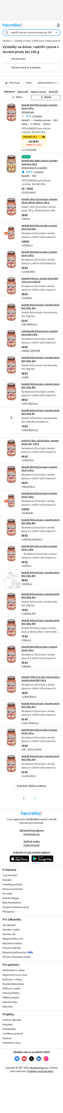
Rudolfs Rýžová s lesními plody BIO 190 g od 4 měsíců (39, 280)
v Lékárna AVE (28, 613)
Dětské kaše (27, 112)
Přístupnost (8, 911)
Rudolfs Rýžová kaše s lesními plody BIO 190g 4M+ (40, 386)
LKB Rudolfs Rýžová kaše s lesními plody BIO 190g (39, 333)
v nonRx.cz (26, 584)
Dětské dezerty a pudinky (34, 168)
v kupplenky (27, 513)
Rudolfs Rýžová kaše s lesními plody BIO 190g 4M (40, 412)
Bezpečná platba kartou (14, 952)
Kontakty (7, 880)
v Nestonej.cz (28, 486)
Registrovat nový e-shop (14, 975)
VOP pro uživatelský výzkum (16, 957)
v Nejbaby (26, 666)
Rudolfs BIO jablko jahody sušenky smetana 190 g (39, 162)
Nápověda (7, 1006)
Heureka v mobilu (11, 929)
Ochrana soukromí (11, 948)
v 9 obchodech (28, 192)
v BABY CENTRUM (30, 350)
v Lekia (24, 377)
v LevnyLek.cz (28, 776)
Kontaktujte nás (31, 834)
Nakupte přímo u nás (12, 938)
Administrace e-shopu (13, 970)
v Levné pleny (28, 271)
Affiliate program (10, 997)
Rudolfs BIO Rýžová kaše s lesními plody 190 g (39, 106)
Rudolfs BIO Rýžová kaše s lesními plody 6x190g (39, 227)
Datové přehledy (10, 993)
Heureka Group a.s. (38, 1068)
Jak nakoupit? (9, 925)
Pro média (7, 893)
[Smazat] (56, 32)
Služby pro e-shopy (12, 979)
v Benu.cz (26, 640)
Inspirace (7, 1038)
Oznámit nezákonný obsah (15, 907)
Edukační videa (9, 1002)
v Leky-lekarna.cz (30, 723)
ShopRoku (7, 1024)
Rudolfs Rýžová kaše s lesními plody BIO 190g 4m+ (40, 306)
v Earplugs (26, 298)
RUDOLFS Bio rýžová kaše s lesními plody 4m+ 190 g (40, 442)
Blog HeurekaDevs (11, 902)
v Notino (25, 218)
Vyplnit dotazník (31, 845)
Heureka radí (8, 934)
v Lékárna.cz (27, 460)
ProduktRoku (9, 1029)
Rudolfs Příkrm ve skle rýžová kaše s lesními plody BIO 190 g (40, 678)
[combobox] (32, 32)
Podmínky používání (12, 884)
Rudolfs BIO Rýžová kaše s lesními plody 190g (39, 548)
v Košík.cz (26, 565)
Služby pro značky (11, 988)
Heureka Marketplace (13, 984)
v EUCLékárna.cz (29, 403)
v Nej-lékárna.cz (29, 324)
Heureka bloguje (10, 898)
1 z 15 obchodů (28, 149)
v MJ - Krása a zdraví (31, 749)
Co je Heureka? (9, 875)
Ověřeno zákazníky (11, 1020)
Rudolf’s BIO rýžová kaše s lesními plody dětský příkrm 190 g (39, 201)
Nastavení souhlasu (12, 943)
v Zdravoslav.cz (29, 696)
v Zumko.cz (27, 245)
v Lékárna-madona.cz (32, 539)
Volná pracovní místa (12, 889)
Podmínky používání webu (40, 1071)
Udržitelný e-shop (11, 1043)
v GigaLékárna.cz (29, 430)
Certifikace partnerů (12, 1033)
